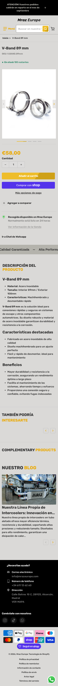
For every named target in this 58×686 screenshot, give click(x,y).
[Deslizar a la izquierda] (3, 104)
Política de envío (29, 672)
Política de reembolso (29, 663)
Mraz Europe (22, 654)
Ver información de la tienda (24, 226)
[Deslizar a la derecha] (54, 104)
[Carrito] (53, 29)
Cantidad (7, 158)
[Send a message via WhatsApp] (51, 679)
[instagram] (5, 620)
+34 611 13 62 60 (22, 585)
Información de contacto (29, 668)
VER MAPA (18, 601)
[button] (9, 29)
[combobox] (32, 28)
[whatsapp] (22, 620)
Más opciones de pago (28, 192)
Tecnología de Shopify (39, 654)
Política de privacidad (29, 659)
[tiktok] (14, 620)
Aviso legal (29, 676)
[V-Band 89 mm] (22, 141)
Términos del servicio (29, 681)
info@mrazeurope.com (25, 576)
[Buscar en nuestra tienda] (45, 29)
